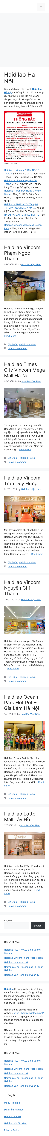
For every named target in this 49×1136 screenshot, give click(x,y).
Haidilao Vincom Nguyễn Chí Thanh (22, 587)
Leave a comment (17, 348)
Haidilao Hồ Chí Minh (15, 1123)
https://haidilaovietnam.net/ (28, 1013)
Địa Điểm (13, 344)
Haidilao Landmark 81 (16, 962)
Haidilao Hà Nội (27, 344)
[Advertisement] (24, 39)
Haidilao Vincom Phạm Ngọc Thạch (22, 252)
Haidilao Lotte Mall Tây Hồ (19, 816)
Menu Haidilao (12, 1102)
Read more (10, 336)
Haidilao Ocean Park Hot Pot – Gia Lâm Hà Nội (21, 702)
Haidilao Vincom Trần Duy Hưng (22, 480)
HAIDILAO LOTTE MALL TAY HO (21, 214)
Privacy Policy (11, 1130)
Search (8, 920)
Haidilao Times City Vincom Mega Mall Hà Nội (24, 369)
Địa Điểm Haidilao (14, 1109)
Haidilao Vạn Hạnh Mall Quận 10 (21, 975)
